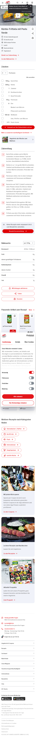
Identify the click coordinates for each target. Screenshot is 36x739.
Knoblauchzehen (16, 92)
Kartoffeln (14, 81)
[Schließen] (31, 6)
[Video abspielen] (18, 15)
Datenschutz (5, 729)
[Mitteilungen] (33, 29)
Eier (12, 103)
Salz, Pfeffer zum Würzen (19, 118)
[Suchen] (17, 2)
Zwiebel (13, 88)
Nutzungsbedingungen (8, 726)
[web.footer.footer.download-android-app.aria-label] (19, 698)
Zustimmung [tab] (6, 342)
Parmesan (14, 100)
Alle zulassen (18, 396)
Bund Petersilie (16, 96)
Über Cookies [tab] (29, 342)
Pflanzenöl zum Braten (18, 111)
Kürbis (13, 84)
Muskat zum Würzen (17, 107)
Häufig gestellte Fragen (11, 617)
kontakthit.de (9, 623)
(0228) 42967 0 (10, 629)
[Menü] (2, 3)
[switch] (31, 377)
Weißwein (14, 115)
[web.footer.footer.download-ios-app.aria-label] (6, 698)
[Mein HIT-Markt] (27, 2)
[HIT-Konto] (22, 2)
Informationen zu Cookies (8, 723)
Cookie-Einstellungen (7, 720)
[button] (18, 132)
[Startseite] (8, 3)
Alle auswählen (30, 77)
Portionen (12, 73)
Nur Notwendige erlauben (18, 403)
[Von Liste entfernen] (15, 316)
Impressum (4, 731)
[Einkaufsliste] (32, 2)
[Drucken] (33, 38)
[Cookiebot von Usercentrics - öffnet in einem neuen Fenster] (26, 336)
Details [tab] (17, 342)
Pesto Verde (15, 122)
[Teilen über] (33, 33)
